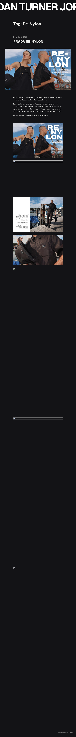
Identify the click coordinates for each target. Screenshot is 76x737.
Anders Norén (68, 732)
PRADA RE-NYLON (28, 42)
